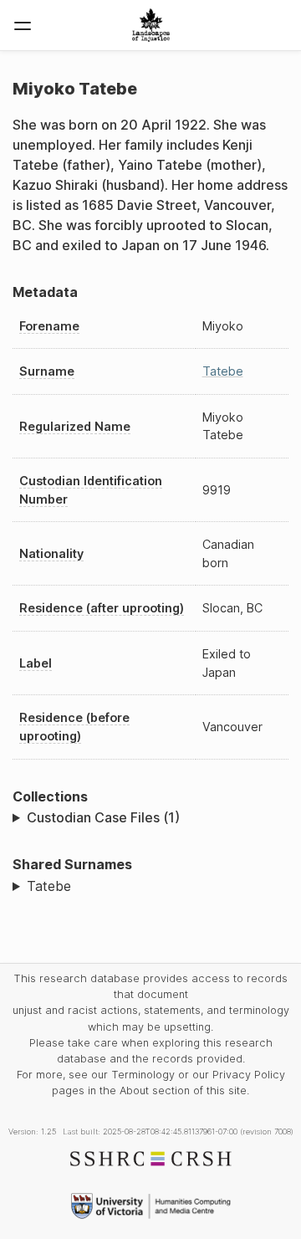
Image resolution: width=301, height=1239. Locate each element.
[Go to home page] (151, 25)
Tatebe (222, 371)
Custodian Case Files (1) (103, 817)
